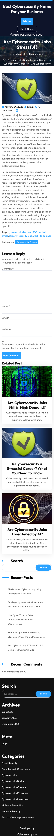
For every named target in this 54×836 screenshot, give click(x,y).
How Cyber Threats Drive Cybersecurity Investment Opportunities (20, 619)
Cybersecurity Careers (15, 63)
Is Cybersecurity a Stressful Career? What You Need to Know (27, 468)
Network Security (11, 811)
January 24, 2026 (13, 106)
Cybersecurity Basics (13, 781)
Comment (8, 268)
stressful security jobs (20, 235)
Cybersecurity (9, 775)
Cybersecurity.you (27, 834)
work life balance (42, 235)
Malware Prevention (12, 805)
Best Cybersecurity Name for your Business (27, 9)
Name (6, 306)
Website (6, 329)
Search (17, 560)
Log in (5, 743)
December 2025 (11, 723)
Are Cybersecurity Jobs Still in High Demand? (27, 405)
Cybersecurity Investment (15, 799)
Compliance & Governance (16, 769)
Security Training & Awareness (18, 817)
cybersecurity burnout (20, 232)
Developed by (27, 828)
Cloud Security (9, 763)
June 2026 (7, 711)
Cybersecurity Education (15, 793)
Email (5, 317)
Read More (26, 381)
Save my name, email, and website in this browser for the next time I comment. (23, 346)
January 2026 (9, 717)
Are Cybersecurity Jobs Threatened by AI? (27, 531)
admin (30, 106)
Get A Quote (27, 28)
